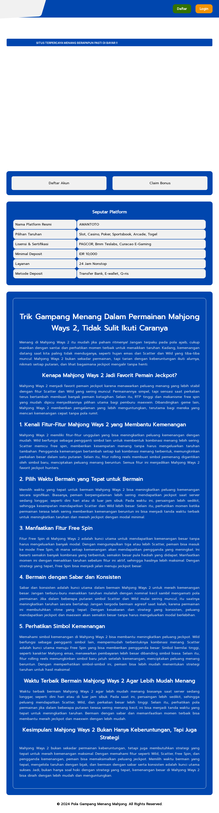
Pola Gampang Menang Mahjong (99, 804)
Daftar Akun (59, 183)
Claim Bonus (159, 183)
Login (204, 8)
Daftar (182, 8)
